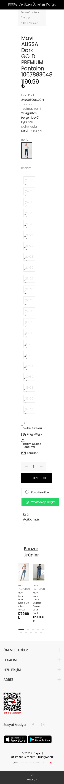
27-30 (29, 268)
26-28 (29, 235)
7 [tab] (26, 632)
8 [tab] (31, 632)
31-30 (28, 355)
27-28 (29, 257)
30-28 (29, 322)
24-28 (29, 191)
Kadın (37, 12)
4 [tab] (38, 629)
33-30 (29, 398)
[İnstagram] (41, 725)
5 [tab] (43, 629)
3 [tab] (33, 629)
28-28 (29, 278)
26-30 (29, 246)
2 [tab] (28, 629)
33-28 (29, 388)
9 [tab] (36, 632)
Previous (19, 572)
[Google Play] (40, 739)
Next (42, 572)
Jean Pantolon (30, 23)
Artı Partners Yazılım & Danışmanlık (32, 757)
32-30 (29, 377)
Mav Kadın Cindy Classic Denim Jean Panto (37, 603)
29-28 (29, 300)
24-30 (29, 202)
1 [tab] (21, 629)
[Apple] (16, 739)
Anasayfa (26, 12)
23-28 (29, 180)
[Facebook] (35, 725)
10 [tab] (41, 632)
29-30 (29, 311)
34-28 (29, 409)
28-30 (29, 289)
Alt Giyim (27, 17)
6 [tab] (21, 632)
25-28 (29, 213)
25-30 (29, 224)
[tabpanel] (23, 588)
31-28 (28, 344)
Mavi (24, 131)
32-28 (29, 366)
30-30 (29, 333)
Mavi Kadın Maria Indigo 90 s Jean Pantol (23, 601)
